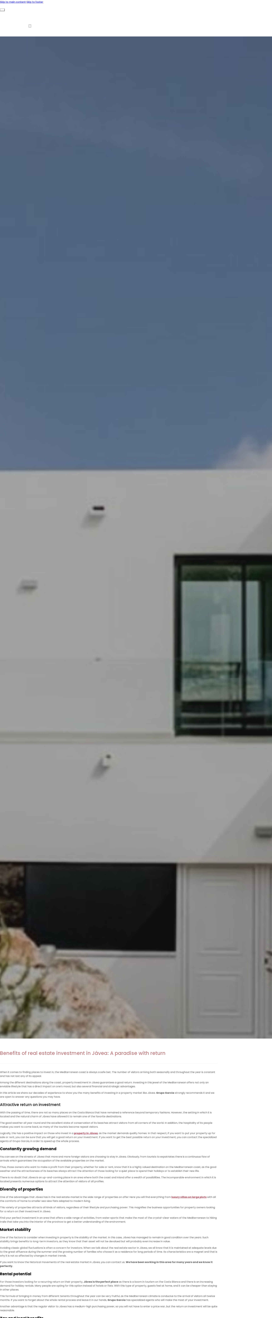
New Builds (73, 13)
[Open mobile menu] (2, 10)
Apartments (43, 13)
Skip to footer (34, 2)
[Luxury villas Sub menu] (30, 26)
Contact (74, 26)
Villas (17, 13)
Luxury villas (21, 26)
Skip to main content (13, 2)
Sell (50, 26)
